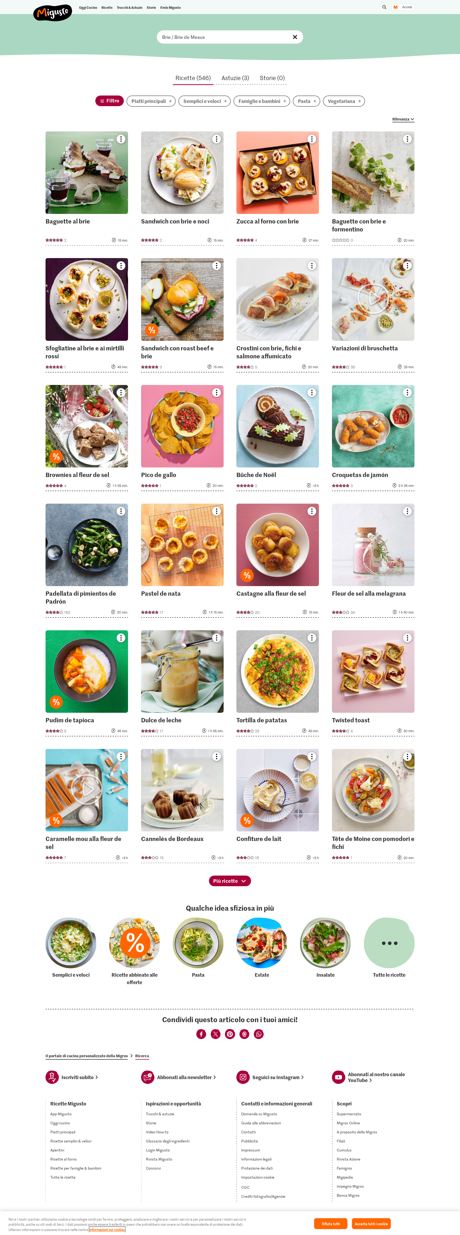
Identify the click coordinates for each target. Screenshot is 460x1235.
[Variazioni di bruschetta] (373, 316)
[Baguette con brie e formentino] (373, 190)
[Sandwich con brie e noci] (182, 190)
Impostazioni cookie (257, 1177)
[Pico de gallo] (182, 439)
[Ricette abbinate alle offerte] (134, 952)
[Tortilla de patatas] (277, 685)
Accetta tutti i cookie (371, 1223)
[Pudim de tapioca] (87, 685)
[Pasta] (198, 952)
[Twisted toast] (373, 685)
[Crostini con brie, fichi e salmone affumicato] (277, 316)
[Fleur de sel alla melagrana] (373, 562)
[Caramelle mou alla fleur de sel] (87, 807)
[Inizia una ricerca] (384, 7)
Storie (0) (272, 78)
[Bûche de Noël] (277, 439)
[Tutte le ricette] (389, 952)
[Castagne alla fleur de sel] (277, 562)
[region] (230, 1223)
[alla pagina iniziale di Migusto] (52, 8)
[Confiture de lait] (277, 807)
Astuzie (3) (235, 78)
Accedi (407, 7)
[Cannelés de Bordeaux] (182, 807)
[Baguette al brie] (87, 190)
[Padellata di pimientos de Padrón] (87, 562)
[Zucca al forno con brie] (277, 190)
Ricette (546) (193, 78)
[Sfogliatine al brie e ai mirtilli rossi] (87, 316)
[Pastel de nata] (182, 562)
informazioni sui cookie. (107, 1229)
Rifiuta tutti (331, 1223)
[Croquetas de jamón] (373, 439)
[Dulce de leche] (182, 685)
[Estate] (261, 952)
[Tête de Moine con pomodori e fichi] (373, 807)
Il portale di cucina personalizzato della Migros (87, 1056)
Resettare (295, 37)
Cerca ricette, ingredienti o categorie (230, 37)
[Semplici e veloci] (71, 952)
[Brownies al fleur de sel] (87, 439)
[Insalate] (325, 952)
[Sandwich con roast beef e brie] (182, 316)
